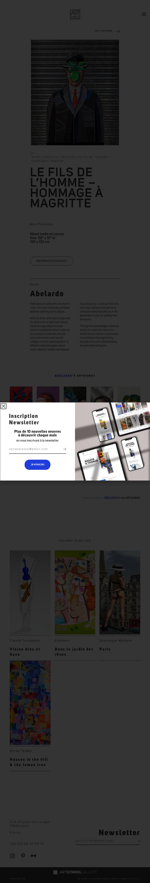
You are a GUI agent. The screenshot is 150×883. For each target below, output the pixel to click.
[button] (3, 406)
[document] (75, 441)
